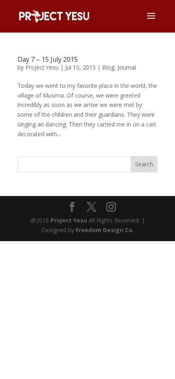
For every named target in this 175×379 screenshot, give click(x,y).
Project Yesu (42, 67)
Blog (108, 67)
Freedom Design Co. (105, 230)
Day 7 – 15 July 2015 (48, 59)
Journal (127, 67)
